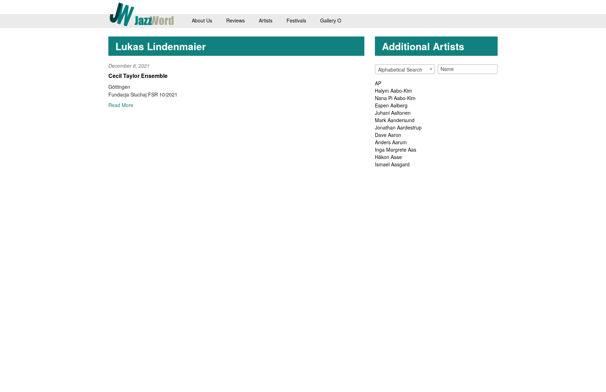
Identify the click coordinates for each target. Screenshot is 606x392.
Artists (265, 20)
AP (378, 83)
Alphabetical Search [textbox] (400, 69)
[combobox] (405, 69)
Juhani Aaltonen (393, 112)
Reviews (235, 20)
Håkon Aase (388, 156)
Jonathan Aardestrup (398, 127)
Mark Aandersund (395, 120)
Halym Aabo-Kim (393, 90)
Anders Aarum (391, 142)
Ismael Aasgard (392, 164)
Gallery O (330, 20)
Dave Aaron (388, 134)
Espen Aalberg (391, 105)
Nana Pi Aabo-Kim (395, 97)
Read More (120, 104)
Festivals (296, 20)
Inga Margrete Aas (395, 149)
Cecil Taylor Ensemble (138, 76)
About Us (202, 20)
